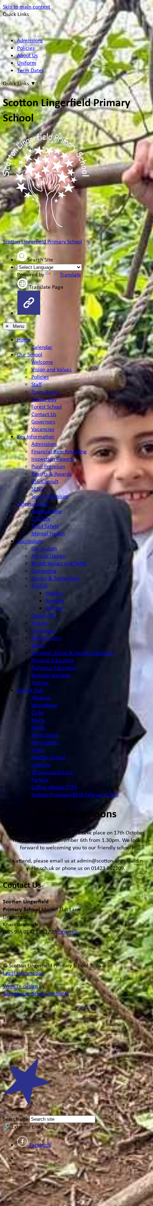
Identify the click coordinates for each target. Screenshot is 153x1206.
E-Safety (40, 518)
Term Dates (30, 70)
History (39, 623)
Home (24, 339)
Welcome (42, 362)
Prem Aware (45, 391)
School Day (44, 399)
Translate (70, 274)
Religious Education (53, 667)
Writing (54, 608)
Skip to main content (26, 6)
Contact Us (43, 414)
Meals (38, 727)
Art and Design (48, 555)
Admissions (30, 40)
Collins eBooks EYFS (53, 787)
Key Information (35, 436)
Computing (44, 570)
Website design (20, 986)
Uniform (26, 62)
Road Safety (45, 526)
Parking (40, 779)
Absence (41, 697)
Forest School (46, 406)
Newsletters (45, 742)
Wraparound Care (52, 772)
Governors (43, 421)
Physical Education (52, 660)
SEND (37, 488)
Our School (29, 354)
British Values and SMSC (59, 563)
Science (40, 682)
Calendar (41, 347)
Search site (15, 1119)
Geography (44, 615)
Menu (38, 720)
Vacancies (42, 429)
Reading (55, 600)
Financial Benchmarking (59, 451)
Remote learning (50, 675)
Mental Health (48, 533)
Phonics (54, 593)
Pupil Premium (48, 466)
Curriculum (30, 541)
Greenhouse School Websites (36, 993)
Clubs (37, 712)
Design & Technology (55, 578)
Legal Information (23, 973)
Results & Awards (51, 473)
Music (38, 645)
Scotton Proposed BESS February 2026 (74, 794)
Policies (26, 48)
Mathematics (46, 638)
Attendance (44, 705)
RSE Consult (44, 481)
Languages (43, 630)
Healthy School (48, 757)
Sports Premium (49, 496)
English (39, 585)
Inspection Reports (52, 459)
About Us (27, 55)
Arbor (37, 749)
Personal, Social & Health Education (72, 652)
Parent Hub (30, 690)
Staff (36, 384)
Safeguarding (32, 503)
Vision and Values (51, 369)
